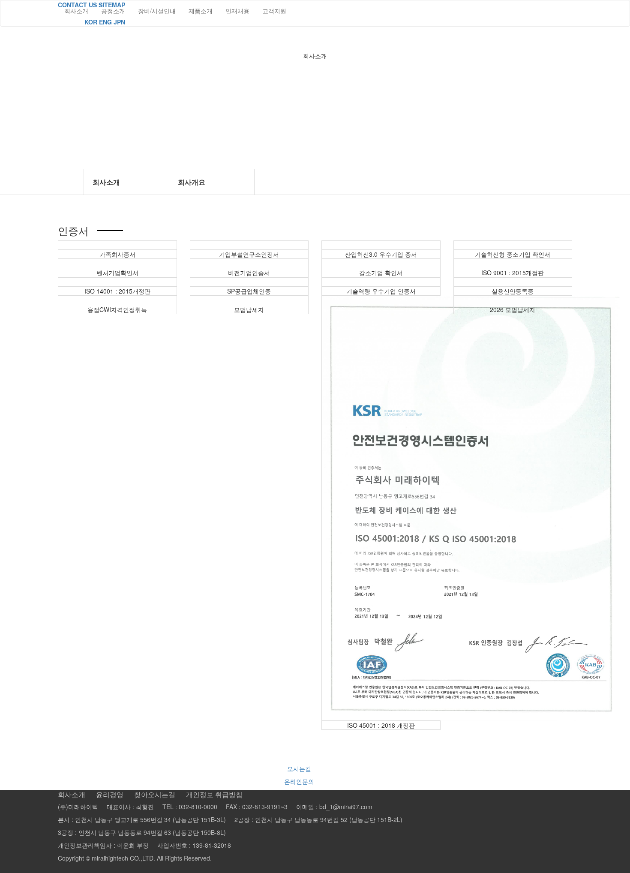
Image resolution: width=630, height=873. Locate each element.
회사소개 (106, 182)
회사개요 (191, 182)
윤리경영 (109, 794)
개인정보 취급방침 (214, 794)
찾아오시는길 (154, 794)
